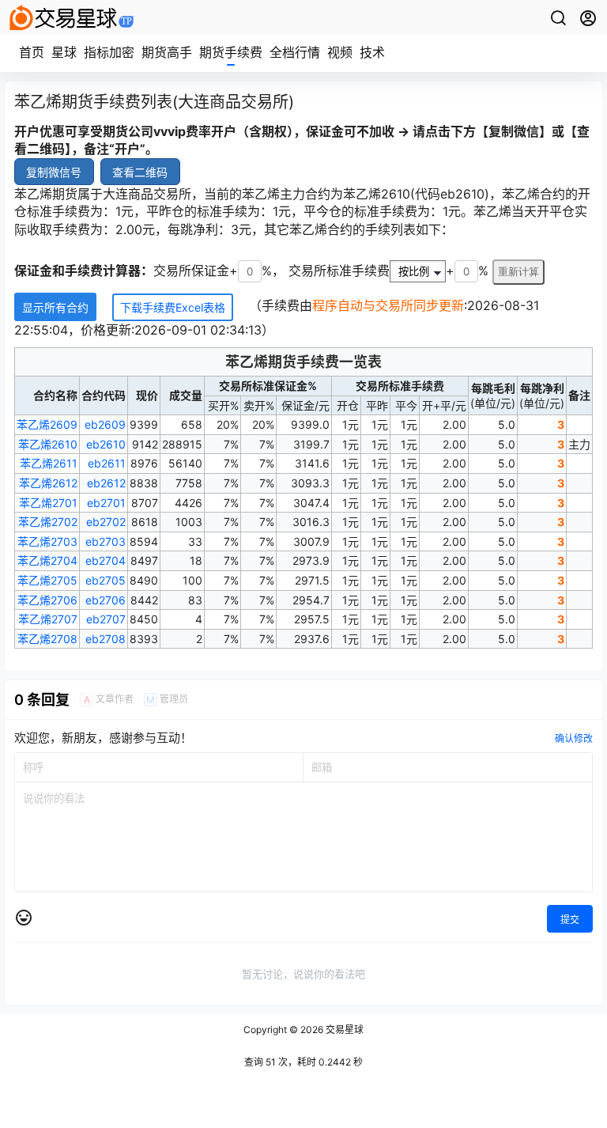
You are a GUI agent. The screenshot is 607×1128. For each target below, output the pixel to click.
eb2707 (106, 619)
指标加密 (109, 52)
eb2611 (107, 463)
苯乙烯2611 (48, 463)
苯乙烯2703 (47, 541)
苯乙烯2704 (47, 560)
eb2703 (105, 541)
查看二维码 (140, 172)
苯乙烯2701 (48, 502)
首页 (31, 52)
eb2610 (106, 444)
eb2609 (105, 424)
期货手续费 (230, 52)
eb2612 (106, 483)
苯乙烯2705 (47, 580)
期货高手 (166, 52)
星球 (64, 52)
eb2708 (105, 638)
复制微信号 (53, 172)
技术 (372, 52)
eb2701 (106, 502)
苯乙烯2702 (47, 521)
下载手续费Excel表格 (172, 307)
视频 (340, 52)
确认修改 (574, 738)
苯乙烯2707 (47, 619)
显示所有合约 (55, 307)
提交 (569, 919)
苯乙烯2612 (48, 483)
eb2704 (105, 560)
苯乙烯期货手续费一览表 (303, 362)
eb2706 (105, 600)
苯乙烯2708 (47, 638)
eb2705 (105, 580)
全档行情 (295, 52)
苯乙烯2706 (47, 600)
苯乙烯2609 (47, 424)
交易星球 (343, 1029)
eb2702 (106, 521)
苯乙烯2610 (47, 444)
